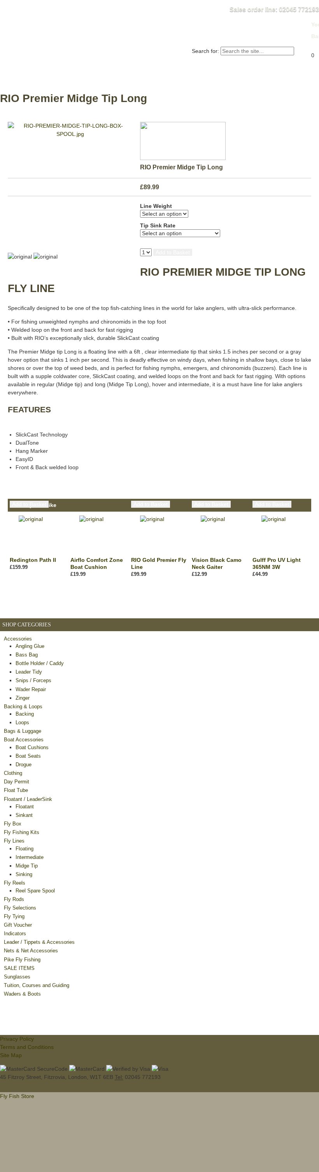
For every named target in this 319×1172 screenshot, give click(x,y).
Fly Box (12, 824)
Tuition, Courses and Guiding (36, 985)
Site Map (11, 1055)
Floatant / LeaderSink (28, 799)
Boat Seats (28, 756)
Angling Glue (30, 646)
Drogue (24, 764)
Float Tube (16, 790)
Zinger (23, 698)
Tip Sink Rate (157, 226)
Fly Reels (14, 883)
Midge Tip (27, 866)
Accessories (18, 639)
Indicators (15, 933)
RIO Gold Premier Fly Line (158, 563)
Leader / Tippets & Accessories (39, 942)
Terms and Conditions (27, 1047)
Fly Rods (14, 899)
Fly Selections (20, 908)
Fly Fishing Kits (21, 832)
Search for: (205, 51)
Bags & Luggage (22, 731)
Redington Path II (33, 560)
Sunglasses (17, 977)
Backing (25, 714)
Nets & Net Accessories (31, 951)
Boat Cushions (32, 747)
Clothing (13, 773)
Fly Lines (14, 841)
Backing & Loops (23, 706)
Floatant (25, 806)
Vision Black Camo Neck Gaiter (217, 563)
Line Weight (156, 206)
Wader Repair (31, 689)
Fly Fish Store (66, 33)
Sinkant (24, 815)
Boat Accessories (24, 740)
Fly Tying (14, 916)
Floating (24, 849)
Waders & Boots (22, 994)
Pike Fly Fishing (22, 960)
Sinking (24, 874)
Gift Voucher (18, 925)
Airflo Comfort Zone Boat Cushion (96, 563)
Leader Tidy (29, 672)
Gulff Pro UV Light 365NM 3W (276, 563)
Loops (22, 722)
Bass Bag (27, 655)
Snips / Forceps (33, 680)
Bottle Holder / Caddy (40, 663)
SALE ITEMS (19, 968)
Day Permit (16, 782)
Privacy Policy (17, 1039)
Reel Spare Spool (35, 891)
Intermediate (30, 857)
